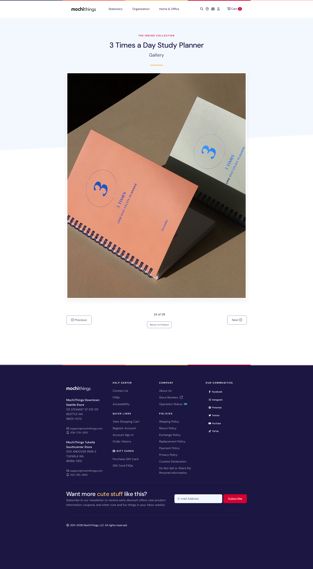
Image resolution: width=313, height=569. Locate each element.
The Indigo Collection (156, 35)
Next (235, 320)
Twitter (216, 415)
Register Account (124, 428)
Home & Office (169, 9)
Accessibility (121, 404)
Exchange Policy (170, 435)
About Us (165, 391)
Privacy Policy (168, 455)
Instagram (218, 399)
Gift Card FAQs (123, 466)
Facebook (218, 391)
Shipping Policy (169, 422)
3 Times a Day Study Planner (156, 45)
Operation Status (171, 404)
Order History (122, 441)
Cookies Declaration (172, 461)
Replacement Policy (172, 441)
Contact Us (120, 391)
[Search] (201, 9)
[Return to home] (83, 9)
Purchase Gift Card (125, 459)
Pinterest (217, 407)
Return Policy (168, 428)
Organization (140, 9)
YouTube (217, 423)
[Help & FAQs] (207, 9)
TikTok (216, 431)
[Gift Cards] (213, 9)
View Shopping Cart (126, 422)
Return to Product (159, 324)
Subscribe (237, 499)
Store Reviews (169, 397)
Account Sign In (123, 435)
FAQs (116, 397)
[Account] (218, 9)
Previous (80, 320)
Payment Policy (169, 448)
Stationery (116, 9)
